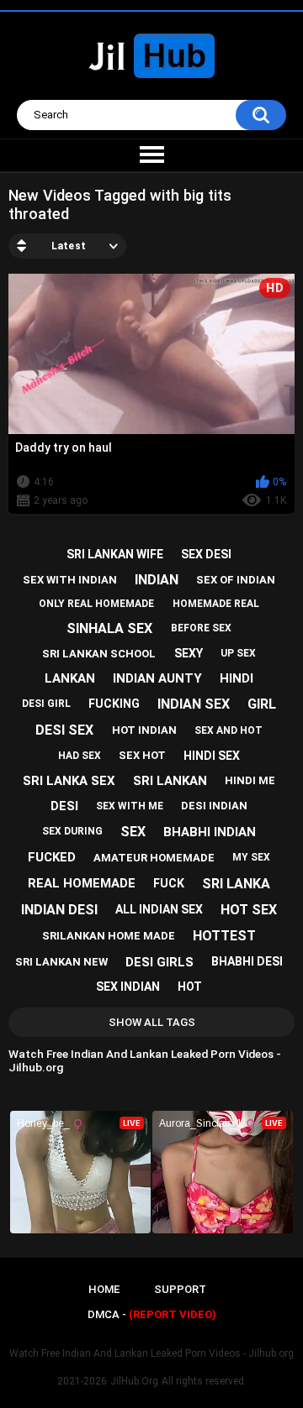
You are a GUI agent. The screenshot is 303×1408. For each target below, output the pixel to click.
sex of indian (235, 579)
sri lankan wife (114, 554)
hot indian (144, 730)
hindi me (250, 780)
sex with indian (70, 579)
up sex (238, 653)
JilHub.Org (134, 1381)
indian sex (193, 704)
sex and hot (228, 730)
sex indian (128, 986)
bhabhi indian (209, 832)
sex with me (129, 806)
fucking (114, 703)
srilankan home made (108, 935)
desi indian (214, 805)
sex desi (206, 554)
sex (133, 832)
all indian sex (159, 909)
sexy (188, 653)
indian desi (59, 910)
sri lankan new (61, 961)
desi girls (159, 962)
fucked (52, 857)
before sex (201, 628)
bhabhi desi (247, 961)
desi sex (64, 730)
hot (190, 986)
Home (104, 1289)
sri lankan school (99, 653)
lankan (70, 678)
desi (64, 806)
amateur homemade (154, 857)
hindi (236, 678)
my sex (251, 857)
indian (156, 580)
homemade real (216, 604)
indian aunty (157, 678)
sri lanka (236, 884)
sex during (72, 831)
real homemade (82, 883)
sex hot (142, 755)
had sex (79, 756)
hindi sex (211, 755)
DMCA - (152, 1314)
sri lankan (170, 780)
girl (261, 704)
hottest (224, 936)
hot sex (249, 910)
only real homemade (96, 604)
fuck (168, 883)
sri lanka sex (69, 780)
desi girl (46, 703)
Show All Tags (152, 1022)
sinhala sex (109, 628)
